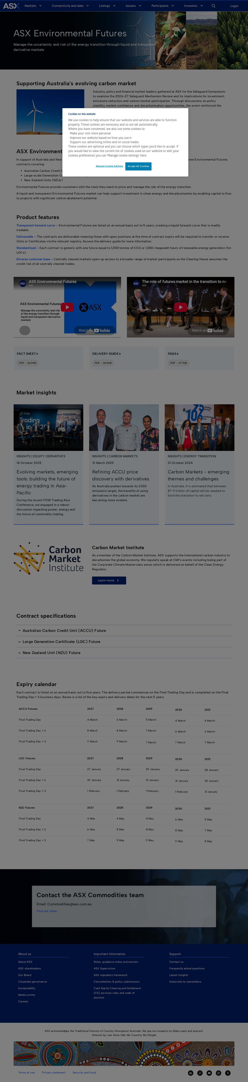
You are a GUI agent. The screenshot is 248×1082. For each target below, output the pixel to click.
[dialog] (125, 142)
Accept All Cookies (138, 166)
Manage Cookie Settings (109, 166)
